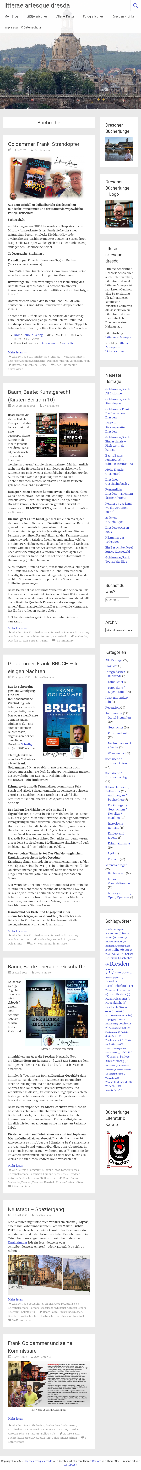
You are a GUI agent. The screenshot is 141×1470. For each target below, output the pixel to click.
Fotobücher (115, 682)
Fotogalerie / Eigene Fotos (44, 1169)
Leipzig (110, 1019)
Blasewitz (121, 938)
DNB (17, 335)
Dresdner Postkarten (20, 1316)
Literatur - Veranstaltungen (67, 356)
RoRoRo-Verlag (33, 335)
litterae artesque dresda (37, 5)
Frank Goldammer (55, 1437)
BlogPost (111, 666)
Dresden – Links (123, 16)
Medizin (114, 1028)
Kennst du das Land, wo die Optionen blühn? (118, 508)
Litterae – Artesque (118, 337)
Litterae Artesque (61, 1316)
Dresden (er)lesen (114, 978)
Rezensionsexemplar (115, 1048)
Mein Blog (11, 16)
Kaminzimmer (17, 1242)
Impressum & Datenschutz (22, 27)
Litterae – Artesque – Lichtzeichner (118, 347)
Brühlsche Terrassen (117, 945)
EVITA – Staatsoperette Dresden (115, 427)
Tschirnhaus (112, 1078)
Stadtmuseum (117, 1073)
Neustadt (78, 1316)
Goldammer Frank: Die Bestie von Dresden (117, 413)
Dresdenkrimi (59, 939)
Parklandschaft (114, 1040)
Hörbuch (120, 1011)
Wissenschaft (117, 753)
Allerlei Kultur (65, 16)
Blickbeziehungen (115, 941)
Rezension (14, 360)
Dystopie (37, 1437)
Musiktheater (112, 1032)
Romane (26, 360)
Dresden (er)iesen (123, 972)
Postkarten (116, 1044)
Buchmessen (68, 1425)
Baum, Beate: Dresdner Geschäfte (46, 967)
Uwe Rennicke (42, 150)
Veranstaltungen (80, 360)
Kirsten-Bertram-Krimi (33, 640)
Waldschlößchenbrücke (118, 1082)
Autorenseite (50, 343)
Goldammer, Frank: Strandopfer (43, 144)
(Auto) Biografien (119, 717)
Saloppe (114, 1057)
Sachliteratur (113, 713)
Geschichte (115, 727)
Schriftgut (28, 744)
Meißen (124, 1027)
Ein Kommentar (21, 1320)
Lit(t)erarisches (37, 16)
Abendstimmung (114, 929)
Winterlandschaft (114, 1090)
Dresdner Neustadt (43, 1182)
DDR (129, 954)
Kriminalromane (39, 356)
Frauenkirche (115, 1002)
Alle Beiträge (20, 356)
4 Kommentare (64, 640)
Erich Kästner (42, 1316)
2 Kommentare (21, 1186)
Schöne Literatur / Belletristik (49, 636)
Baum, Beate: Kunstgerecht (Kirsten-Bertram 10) (119, 459)
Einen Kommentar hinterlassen (49, 943)
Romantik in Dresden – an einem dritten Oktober (119, 493)
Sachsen (72, 1437)
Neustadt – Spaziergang (36, 1209)
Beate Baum (70, 1178)
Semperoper (111, 1066)
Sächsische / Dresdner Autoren (50, 360)
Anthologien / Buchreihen (44, 1425)
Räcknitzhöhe (112, 1053)
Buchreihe (31, 364)
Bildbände (115, 676)
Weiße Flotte (113, 1086)
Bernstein (18, 364)
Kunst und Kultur (119, 733)
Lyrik (111, 853)
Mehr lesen (17, 352)
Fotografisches (93, 16)
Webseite (68, 343)
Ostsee (43, 364)
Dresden (13, 640)
